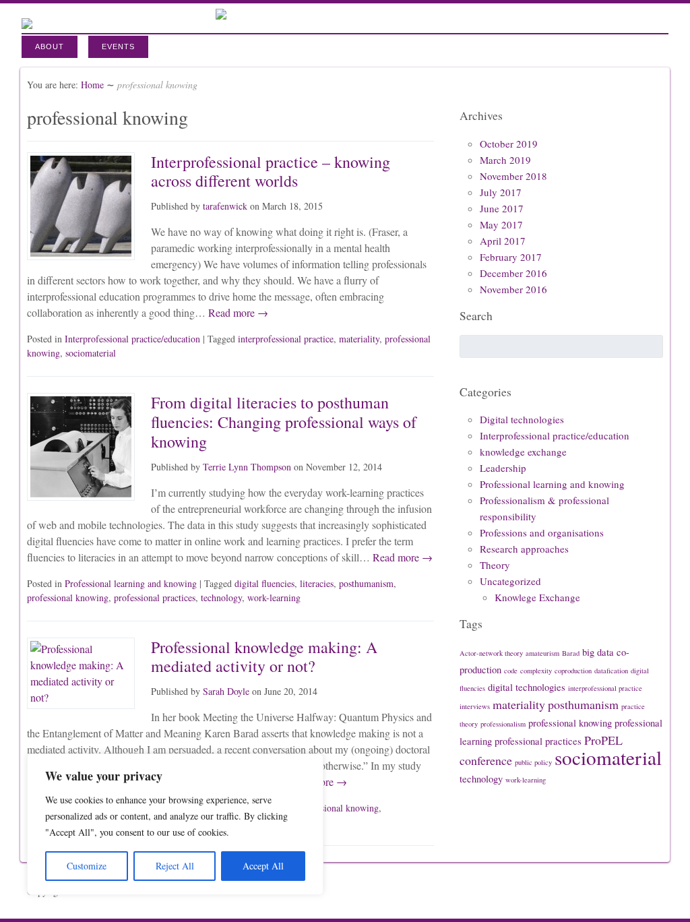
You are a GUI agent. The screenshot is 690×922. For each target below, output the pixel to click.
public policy (533, 762)
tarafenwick (225, 205)
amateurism (542, 653)
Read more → (237, 312)
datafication (611, 670)
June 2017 (502, 208)
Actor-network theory (491, 653)
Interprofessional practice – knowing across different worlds (270, 171)
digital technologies (526, 687)
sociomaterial (90, 352)
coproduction (573, 670)
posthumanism (366, 583)
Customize (86, 865)
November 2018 (513, 176)
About (49, 46)
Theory (495, 565)
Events (118, 46)
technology (221, 597)
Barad (570, 653)
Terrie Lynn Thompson (247, 466)
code (511, 670)
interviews (475, 706)
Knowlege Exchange (537, 597)
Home (92, 84)
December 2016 (513, 273)
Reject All (175, 865)
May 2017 (501, 224)
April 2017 (503, 240)
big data (598, 652)
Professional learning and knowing (131, 583)
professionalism (503, 724)
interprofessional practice (286, 338)
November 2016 (513, 289)
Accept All (263, 865)
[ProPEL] (27, 20)
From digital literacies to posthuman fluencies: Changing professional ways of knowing (283, 422)
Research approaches (524, 548)
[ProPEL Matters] (221, 15)
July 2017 (501, 192)
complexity (536, 670)
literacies (317, 583)
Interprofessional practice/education (132, 338)
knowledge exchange (523, 451)
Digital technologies (522, 419)
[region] (175, 824)
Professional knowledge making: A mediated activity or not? (264, 656)
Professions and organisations (542, 532)
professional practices (154, 597)
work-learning (274, 597)
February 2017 (511, 257)
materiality (359, 338)
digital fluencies (264, 583)
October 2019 (509, 143)
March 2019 (505, 159)
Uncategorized (510, 581)
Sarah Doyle (226, 691)
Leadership (503, 467)
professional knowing (67, 597)
